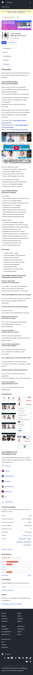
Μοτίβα (19, 621)
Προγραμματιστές (7, 631)
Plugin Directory (6, 7)
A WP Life (16, 38)
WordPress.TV (6, 634)
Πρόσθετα (20, 618)
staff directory (20, 542)
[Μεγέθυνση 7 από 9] (29, 409)
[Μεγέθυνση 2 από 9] (14, 405)
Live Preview (12, 42)
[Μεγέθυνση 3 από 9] (14, 415)
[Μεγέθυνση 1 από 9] (14, 398)
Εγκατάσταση (7, 56)
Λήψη (4, 42)
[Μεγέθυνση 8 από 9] (29, 436)
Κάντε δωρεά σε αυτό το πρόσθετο (12, 604)
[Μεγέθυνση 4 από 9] (14, 424)
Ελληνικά (8, 654)
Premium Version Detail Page (19, 129)
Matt (3, 642)
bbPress (4, 644)
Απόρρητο (4, 621)
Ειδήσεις (4, 616)
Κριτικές (5, 52)
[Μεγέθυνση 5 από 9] (14, 435)
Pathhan (7, 471)
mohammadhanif (9, 476)
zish (6, 496)
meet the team (22, 538)
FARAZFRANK (9, 502)
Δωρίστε (19, 631)
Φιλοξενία (4, 618)
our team (29, 538)
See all (29, 575)
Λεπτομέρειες (7, 48)
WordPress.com (6, 639)
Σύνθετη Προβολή (7, 549)
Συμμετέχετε (21, 626)
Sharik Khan (8, 491)
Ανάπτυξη (6, 60)
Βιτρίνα (19, 613)
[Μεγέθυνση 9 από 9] (29, 446)
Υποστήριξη (6, 64)
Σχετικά (4, 613)
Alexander (7, 481)
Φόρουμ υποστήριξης (8, 590)
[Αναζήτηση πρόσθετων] (17, 17)
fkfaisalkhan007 (9, 486)
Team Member (27, 542)
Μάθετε (4, 626)
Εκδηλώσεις (20, 629)
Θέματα (19, 616)
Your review (5, 575)
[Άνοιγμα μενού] (30, 2)
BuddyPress (5, 647)
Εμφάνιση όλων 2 (27, 535)
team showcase (27, 545)
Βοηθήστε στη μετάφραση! (18, 12)
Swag (19, 634)
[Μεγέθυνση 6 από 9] (29, 398)
